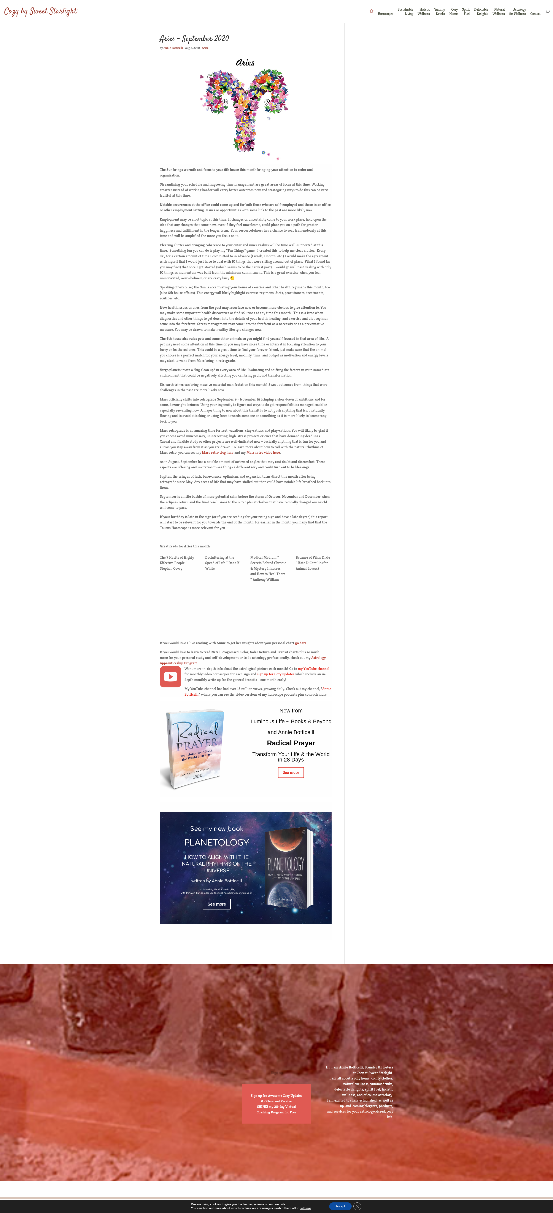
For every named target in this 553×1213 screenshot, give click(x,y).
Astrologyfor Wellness (517, 11)
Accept (340, 1206)
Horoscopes (385, 13)
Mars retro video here (263, 452)
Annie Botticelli (173, 48)
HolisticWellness (424, 11)
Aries (205, 48)
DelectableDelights (481, 11)
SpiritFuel (466, 11)
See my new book (216, 828)
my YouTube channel (313, 668)
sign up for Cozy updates (275, 674)
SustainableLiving (405, 11)
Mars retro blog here (218, 452)
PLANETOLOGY (216, 842)
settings (305, 1208)
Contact (535, 13)
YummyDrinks (439, 11)
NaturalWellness (499, 11)
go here (301, 643)
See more (291, 772)
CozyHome (453, 11)
